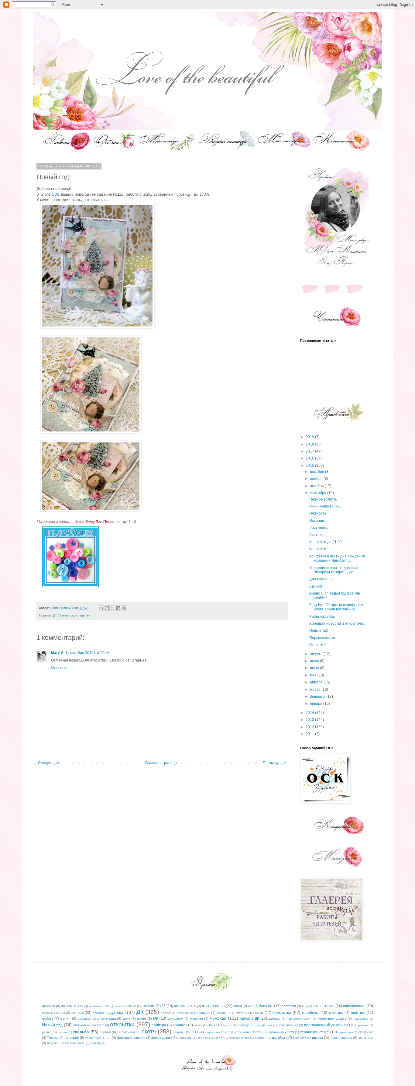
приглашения (288, 1025)
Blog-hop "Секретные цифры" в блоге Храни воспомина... (336, 607)
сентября (318, 493)
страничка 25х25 (314, 1032)
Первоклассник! (322, 638)
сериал (105, 1032)
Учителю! (317, 535)
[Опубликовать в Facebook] (118, 608)
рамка (46, 1032)
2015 (310, 465)
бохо (305, 1006)
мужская (218, 1018)
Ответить (59, 667)
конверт (257, 1013)
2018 (310, 444)
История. (317, 521)
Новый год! (318, 630)
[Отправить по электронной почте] (101, 608)
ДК (55, 615)
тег (371, 1032)
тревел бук (93, 1037)
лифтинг (358, 1013)
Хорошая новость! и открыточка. (337, 623)
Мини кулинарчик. (324, 506)
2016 (310, 458)
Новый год (66, 615)
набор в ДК (249, 1018)
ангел (237, 1006)
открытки (83, 615)
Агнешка (48, 1006)
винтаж (77, 1013)
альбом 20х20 (125, 1006)
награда (274, 1018)
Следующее (48, 763)
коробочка (311, 1013)
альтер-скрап (213, 1006)
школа (317, 1037)
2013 (310, 720)
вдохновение (354, 1006)
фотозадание (161, 1037)
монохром (175, 1018)
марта (315, 689)
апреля (317, 682)
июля (315, 661)
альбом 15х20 (99, 1006)
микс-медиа (106, 1018)
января (316, 703)
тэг (108, 1037)
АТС (251, 1006)
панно (180, 1025)
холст (219, 1037)
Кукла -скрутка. (322, 616)
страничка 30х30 (350, 1032)
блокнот (266, 1006)
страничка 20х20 (281, 1032)
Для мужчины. (321, 579)
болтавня (289, 1006)
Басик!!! (315, 586)
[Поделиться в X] (112, 608)
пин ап (228, 1025)
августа (317, 654)
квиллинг (223, 1012)
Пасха (212, 1025)
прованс (363, 1025)
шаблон (260, 1037)
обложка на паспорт (88, 1025)
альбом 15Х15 (72, 1006)
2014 (310, 713)
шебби (278, 1037)
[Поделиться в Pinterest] (124, 608)
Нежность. (318, 513)
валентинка (324, 1006)
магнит (65, 1018)
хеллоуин (185, 1037)
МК (155, 1018)
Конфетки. (318, 549)
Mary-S (57, 653)
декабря (317, 472)
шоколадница (341, 1037)
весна (60, 1012)
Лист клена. (319, 528)
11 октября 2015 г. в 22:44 (87, 653)
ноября (317, 479)
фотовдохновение (131, 1037)
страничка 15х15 (217, 1032)
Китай (239, 1012)
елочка (166, 1012)
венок (46, 1012)
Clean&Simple (75, 1043)
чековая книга (239, 1037)
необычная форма (331, 1018)
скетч (149, 1031)
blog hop (53, 1043)
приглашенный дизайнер (326, 1025)
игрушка (182, 1012)
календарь (202, 1012)
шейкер (300, 1037)
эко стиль (365, 1037)
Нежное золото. (323, 499)
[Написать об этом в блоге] (107, 608)
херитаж (203, 1037)
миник (141, 1018)
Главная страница (161, 763)
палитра (159, 1025)
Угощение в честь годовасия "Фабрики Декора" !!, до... (333, 570)
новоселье (360, 1018)
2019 (310, 437)
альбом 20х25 (154, 1006)
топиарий (71, 1037)
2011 (310, 734)
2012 (310, 727)
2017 (310, 451)
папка (198, 1025)
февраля (318, 696)
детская (118, 1012)
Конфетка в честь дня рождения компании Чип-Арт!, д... (337, 558)
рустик (62, 1032)
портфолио (264, 1025)
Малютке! (317, 645)
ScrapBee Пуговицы (103, 521)
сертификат (126, 1032)
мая (313, 675)
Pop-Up (95, 1043)
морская (196, 1018)
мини (126, 1018)
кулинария (336, 1012)
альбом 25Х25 (185, 1006)
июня (315, 668)
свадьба (81, 1031)
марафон (84, 1018)
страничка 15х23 (248, 1032)
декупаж (99, 1012)
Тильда (52, 1037)
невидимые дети (298, 1018)
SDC (56, 194)
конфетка (282, 1012)
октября (317, 486)
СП (193, 1032)
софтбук (179, 1032)
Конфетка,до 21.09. (326, 542)
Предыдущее (274, 763)
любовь (47, 1018)
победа (243, 1025)
